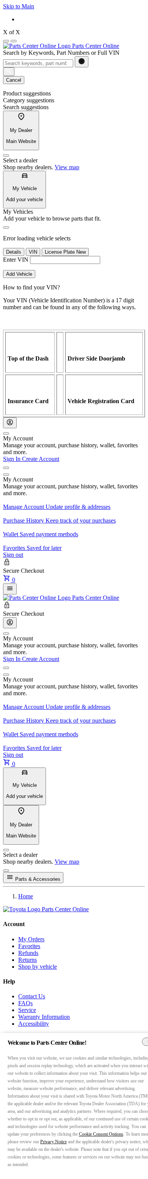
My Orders (31, 939)
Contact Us (31, 996)
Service (27, 1010)
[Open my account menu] (6, 468)
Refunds (28, 953)
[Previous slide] (6, 41)
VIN (33, 252)
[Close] (6, 155)
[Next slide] (14, 41)
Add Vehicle (19, 274)
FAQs (25, 1003)
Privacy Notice (53, 1141)
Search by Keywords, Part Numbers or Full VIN (61, 52)
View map (67, 167)
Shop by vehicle (37, 966)
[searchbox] (38, 63)
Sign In (12, 459)
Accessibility (33, 1023)
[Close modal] (6, 870)
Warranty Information (44, 1017)
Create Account (40, 459)
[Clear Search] (81, 61)
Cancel (13, 80)
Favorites (29, 946)
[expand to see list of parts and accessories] (10, 588)
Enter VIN (15, 259)
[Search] (8, 71)
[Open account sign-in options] (10, 422)
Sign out (13, 554)
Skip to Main (18, 6)
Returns (27, 960)
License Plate (65, 252)
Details (13, 252)
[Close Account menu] (6, 433)
